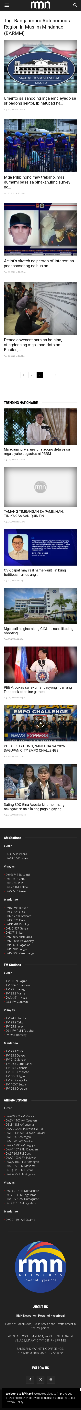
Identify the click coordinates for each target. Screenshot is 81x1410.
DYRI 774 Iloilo (14, 883)
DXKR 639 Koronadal (19, 937)
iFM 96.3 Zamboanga (19, 1064)
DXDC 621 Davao (16, 920)
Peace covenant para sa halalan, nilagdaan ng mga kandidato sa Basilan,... (33, 345)
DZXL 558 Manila (16, 854)
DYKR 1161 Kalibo (17, 887)
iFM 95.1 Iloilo (14, 1026)
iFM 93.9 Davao (15, 1055)
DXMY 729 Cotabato (18, 916)
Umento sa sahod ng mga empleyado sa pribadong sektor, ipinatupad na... (40, 101)
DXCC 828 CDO (15, 912)
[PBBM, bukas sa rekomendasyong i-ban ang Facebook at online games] (40, 665)
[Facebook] (30, 1380)
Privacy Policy (14, 1402)
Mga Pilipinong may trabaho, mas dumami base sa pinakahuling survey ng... (37, 182)
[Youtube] (51, 1380)
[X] (40, 1380)
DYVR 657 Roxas (16, 891)
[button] (6, 5)
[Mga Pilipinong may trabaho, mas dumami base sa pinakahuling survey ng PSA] (40, 145)
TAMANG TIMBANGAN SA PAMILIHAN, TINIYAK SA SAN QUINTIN (34, 513)
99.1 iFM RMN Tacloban (20, 1030)
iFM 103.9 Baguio (16, 981)
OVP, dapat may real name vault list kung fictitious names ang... (35, 572)
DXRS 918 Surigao (17, 949)
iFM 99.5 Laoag (15, 989)
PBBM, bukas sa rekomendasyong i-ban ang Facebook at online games (38, 689)
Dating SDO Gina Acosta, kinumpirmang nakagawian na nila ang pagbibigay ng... (34, 806)
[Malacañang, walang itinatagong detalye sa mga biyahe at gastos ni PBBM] (40, 426)
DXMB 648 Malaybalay (20, 941)
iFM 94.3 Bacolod (17, 1018)
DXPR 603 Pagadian (18, 945)
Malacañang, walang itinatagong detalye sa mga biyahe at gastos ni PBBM (37, 451)
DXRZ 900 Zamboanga (20, 953)
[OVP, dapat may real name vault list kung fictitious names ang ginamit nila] (40, 547)
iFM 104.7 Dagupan (18, 985)
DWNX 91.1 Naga (16, 997)
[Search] (75, 5)
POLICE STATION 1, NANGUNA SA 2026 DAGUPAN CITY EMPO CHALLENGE (34, 748)
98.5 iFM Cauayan (17, 1002)
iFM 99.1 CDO (14, 1051)
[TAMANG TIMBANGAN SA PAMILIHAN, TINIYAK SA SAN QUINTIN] (40, 487)
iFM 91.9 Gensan (16, 1059)
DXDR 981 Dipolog (17, 924)
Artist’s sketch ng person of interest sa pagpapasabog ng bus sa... (39, 263)
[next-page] (56, 375)
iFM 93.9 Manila (15, 993)
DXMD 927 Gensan (17, 928)
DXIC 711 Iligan (15, 932)
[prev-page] (23, 375)
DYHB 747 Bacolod (18, 875)
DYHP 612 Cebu (16, 879)
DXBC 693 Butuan (17, 908)
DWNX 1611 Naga (17, 858)
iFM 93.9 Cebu (15, 1022)
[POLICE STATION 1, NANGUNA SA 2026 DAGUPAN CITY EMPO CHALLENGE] (40, 723)
